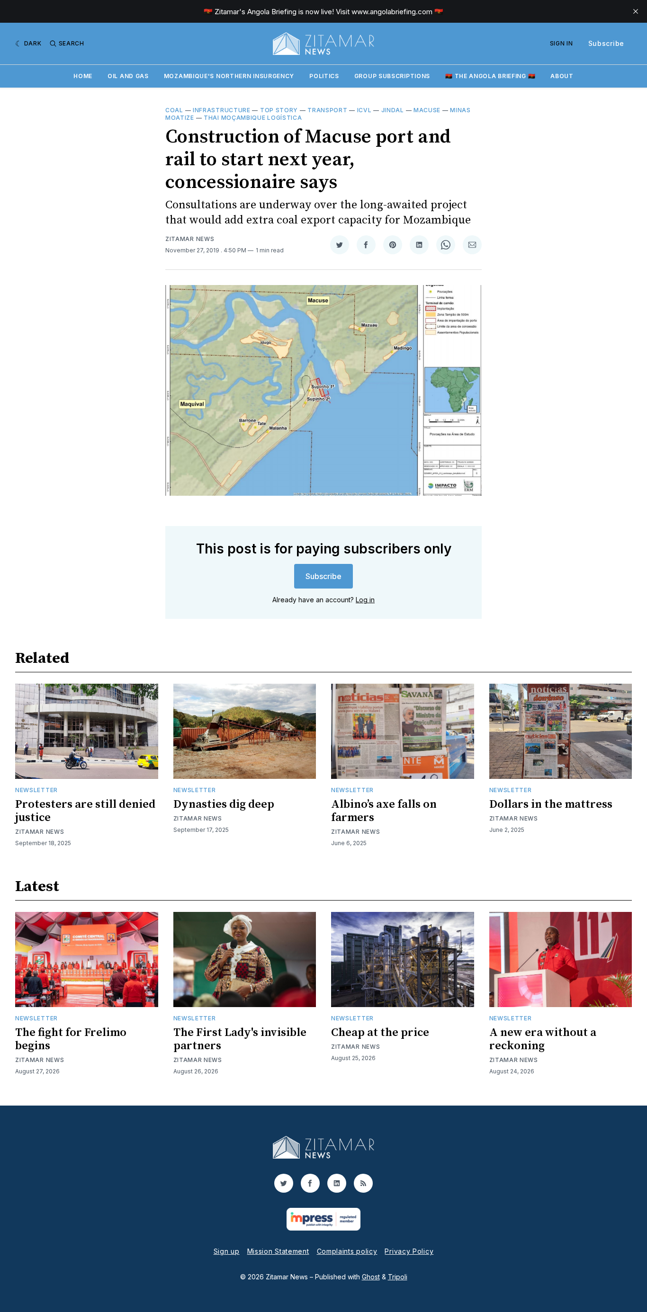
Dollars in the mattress (550, 804)
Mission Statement (278, 1251)
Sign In (561, 43)
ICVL (364, 110)
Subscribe (606, 43)
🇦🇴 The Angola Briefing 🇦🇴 (490, 76)
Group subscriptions (392, 76)
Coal (174, 110)
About (562, 76)
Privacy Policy (409, 1251)
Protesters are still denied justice (85, 811)
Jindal (392, 110)
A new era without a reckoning (542, 1039)
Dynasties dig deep (223, 804)
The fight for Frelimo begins (70, 1039)
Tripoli (397, 1277)
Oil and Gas (128, 76)
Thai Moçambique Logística (253, 117)
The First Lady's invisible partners (239, 1039)
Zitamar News (189, 238)
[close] (635, 11)
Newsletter (36, 790)
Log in (365, 600)
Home (82, 76)
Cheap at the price (380, 1033)
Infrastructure (222, 110)
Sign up (227, 1251)
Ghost (371, 1277)
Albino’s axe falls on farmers (384, 811)
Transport (327, 110)
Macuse (426, 110)
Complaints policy (347, 1251)
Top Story (279, 110)
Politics (324, 76)
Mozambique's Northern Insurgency (229, 76)
